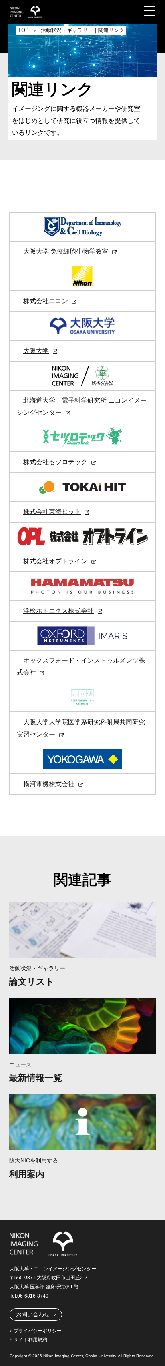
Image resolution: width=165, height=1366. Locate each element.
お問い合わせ (33, 1314)
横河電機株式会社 (48, 784)
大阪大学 (36, 350)
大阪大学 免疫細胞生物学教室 (65, 251)
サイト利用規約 (30, 1339)
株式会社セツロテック (55, 462)
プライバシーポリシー (38, 1331)
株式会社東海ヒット (52, 511)
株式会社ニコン (45, 301)
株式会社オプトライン (55, 561)
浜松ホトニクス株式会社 (58, 610)
